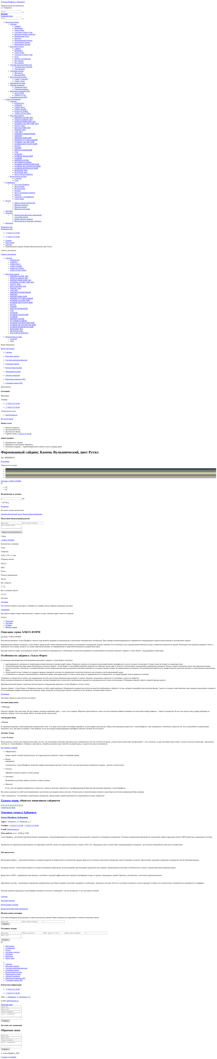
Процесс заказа (11, 627)
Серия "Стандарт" (21, 79)
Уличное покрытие (17, 85)
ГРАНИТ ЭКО (20, 130)
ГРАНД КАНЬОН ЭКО (23, 120)
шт (23, 499)
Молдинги (18, 73)
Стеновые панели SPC (18, 97)
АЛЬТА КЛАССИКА (22, 113)
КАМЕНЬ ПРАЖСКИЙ (23, 156)
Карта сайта (10, 958)
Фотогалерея (19, 187)
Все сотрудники (7, 419)
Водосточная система (18, 77)
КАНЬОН (18, 154)
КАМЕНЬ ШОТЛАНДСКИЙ (25, 144)
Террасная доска (20, 87)
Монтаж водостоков (22, 209)
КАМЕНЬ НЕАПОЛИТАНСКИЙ (27, 166)
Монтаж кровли (20, 207)
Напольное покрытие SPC (20, 91)
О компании (10, 182)
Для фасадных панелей (23, 67)
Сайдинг (13, 24)
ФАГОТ (17, 146)
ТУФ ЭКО (18, 132)
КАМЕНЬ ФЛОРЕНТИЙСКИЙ (26, 164)
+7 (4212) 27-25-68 (12, 233)
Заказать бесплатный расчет (11, 514)
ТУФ (16, 152)
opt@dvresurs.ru (11, 415)
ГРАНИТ (17, 148)
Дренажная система (17, 83)
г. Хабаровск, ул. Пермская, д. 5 (18, 997)
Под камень (19, 61)
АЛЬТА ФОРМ (20, 109)
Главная (8, 240)
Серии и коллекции (13, 99)
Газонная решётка (21, 89)
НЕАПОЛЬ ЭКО (20, 172)
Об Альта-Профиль (21, 185)
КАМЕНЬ (18, 158)
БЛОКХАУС (19, 103)
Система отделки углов (23, 32)
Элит (16, 180)
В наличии (5, 461)
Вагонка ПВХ (19, 75)
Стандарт (18, 178)
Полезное (9, 213)
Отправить (5, 924)
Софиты (17, 26)
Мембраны (18, 28)
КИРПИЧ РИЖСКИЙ (23, 138)
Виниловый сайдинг (22, 44)
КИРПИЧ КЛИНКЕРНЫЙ (24, 134)
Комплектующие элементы (24, 34)
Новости (17, 195)
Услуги (8, 201)
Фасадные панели (17, 46)
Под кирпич (19, 63)
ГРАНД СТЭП (20, 95)
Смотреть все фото (8, 808)
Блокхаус (17, 38)
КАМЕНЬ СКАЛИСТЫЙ (24, 142)
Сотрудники (19, 199)
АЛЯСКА (18, 105)
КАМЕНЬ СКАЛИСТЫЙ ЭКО (26, 124)
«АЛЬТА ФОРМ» (7, 540)
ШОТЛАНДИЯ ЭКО (22, 128)
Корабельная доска (21, 36)
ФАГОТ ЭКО (19, 126)
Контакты (9, 223)
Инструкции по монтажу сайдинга (27, 221)
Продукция (9, 242)
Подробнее (5, 694)
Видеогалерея (19, 189)
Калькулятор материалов (32, 514)
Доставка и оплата (12, 952)
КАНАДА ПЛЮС (21, 111)
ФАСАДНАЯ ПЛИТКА (23, 174)
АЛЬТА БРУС (19, 107)
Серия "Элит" (19, 81)
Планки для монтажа (22, 59)
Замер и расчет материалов (24, 203)
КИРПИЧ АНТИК (21, 160)
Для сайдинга (19, 69)
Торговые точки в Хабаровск (19, 812)
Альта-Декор (19, 30)
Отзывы (17, 191)
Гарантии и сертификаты (24, 197)
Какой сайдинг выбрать (23, 219)
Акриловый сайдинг (22, 42)
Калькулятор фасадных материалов (28, 215)
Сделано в (8, 1057)
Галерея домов (10, 800)
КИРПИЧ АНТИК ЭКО (23, 118)
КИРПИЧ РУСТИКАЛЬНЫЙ (26, 140)
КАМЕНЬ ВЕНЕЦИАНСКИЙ (26, 168)
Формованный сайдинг (23, 40)
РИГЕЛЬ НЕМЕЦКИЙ (23, 150)
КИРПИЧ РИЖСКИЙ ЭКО (25, 122)
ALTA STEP (19, 93)
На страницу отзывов (9, 748)
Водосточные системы (9, 905)
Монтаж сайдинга (21, 205)
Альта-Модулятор (21, 217)
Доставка (9, 211)
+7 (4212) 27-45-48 (12, 237)
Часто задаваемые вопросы (24, 193)
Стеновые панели (17, 71)
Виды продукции (12, 22)
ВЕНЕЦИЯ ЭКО (21, 170)
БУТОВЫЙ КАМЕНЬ (22, 162)
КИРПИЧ (18, 136)
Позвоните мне (7, 16)
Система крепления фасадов (21, 65)
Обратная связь (7, 1005)
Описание (9, 621)
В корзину (5, 506)
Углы (16, 57)
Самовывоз (5, 610)
